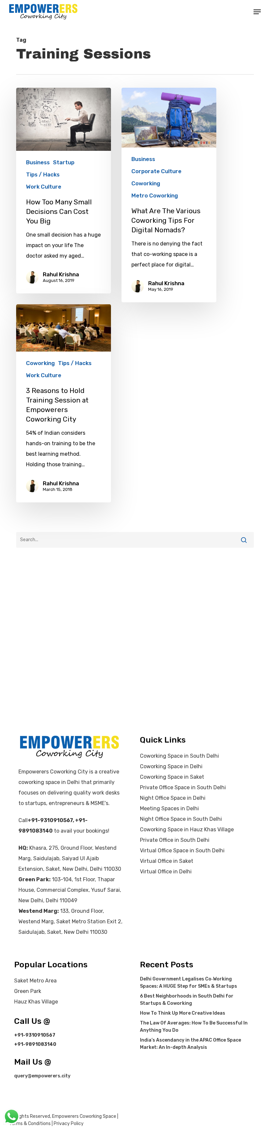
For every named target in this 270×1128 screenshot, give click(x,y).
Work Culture (43, 186)
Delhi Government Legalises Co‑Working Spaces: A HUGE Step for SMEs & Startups (188, 982)
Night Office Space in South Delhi (181, 819)
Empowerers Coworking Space (84, 1116)
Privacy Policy (69, 1123)
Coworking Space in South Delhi (179, 756)
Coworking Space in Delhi (171, 766)
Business (38, 162)
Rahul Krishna (61, 274)
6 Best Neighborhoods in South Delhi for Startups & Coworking (186, 999)
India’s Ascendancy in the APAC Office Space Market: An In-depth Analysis (190, 1043)
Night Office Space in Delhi (172, 798)
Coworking (145, 183)
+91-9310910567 (50, 820)
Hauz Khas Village (36, 1002)
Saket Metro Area (35, 981)
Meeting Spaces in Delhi (169, 808)
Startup (63, 162)
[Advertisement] (135, 613)
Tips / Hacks (43, 174)
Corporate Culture (156, 171)
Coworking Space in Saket (172, 777)
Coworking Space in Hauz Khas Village (187, 829)
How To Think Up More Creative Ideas (182, 1013)
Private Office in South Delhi (174, 840)
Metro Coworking (154, 195)
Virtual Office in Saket (166, 861)
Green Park (27, 991)
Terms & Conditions (30, 1123)
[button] (257, 12)
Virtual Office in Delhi (166, 871)
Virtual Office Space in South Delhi (182, 850)
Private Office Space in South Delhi (183, 787)
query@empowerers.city (42, 1076)
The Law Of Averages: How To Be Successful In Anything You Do (194, 1026)
